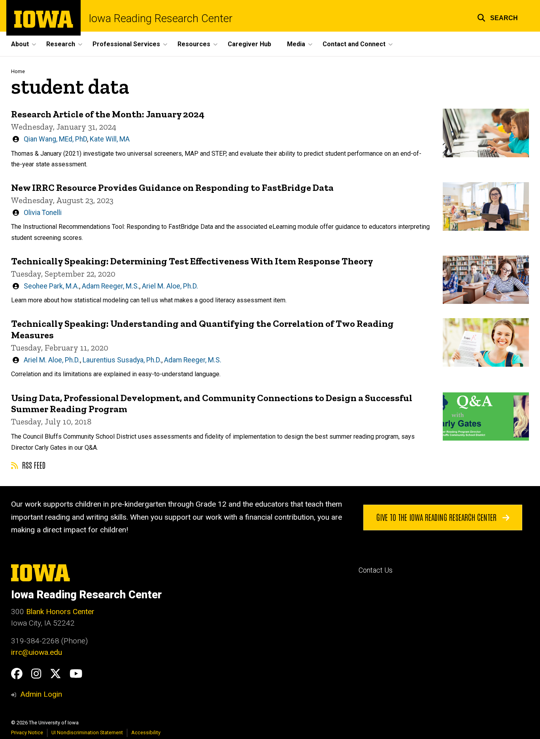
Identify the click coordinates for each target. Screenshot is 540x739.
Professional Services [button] (126, 44)
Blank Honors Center (60, 611)
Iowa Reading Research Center (160, 18)
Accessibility (145, 732)
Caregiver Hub (249, 44)
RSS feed (32, 465)
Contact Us (376, 570)
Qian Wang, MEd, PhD (55, 139)
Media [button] (296, 44)
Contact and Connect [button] (354, 44)
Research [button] (60, 44)
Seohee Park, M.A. (51, 286)
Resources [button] (193, 44)
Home (18, 71)
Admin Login (41, 694)
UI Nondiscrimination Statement (87, 732)
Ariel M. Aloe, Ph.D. (170, 286)
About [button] (20, 44)
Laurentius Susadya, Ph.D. (122, 360)
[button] (497, 17)
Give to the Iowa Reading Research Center (437, 517)
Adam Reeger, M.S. (110, 286)
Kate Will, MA (110, 139)
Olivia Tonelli (43, 213)
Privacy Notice (27, 732)
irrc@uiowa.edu (36, 652)
